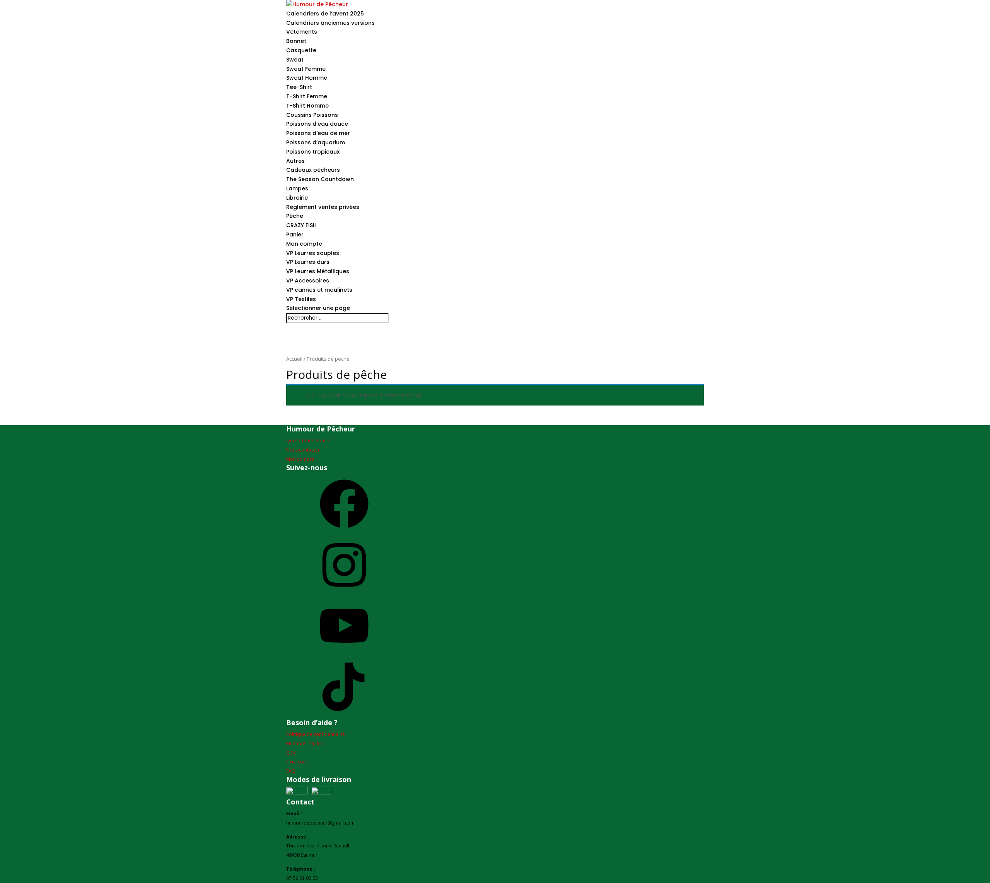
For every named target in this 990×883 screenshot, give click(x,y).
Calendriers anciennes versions (330, 23)
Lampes (297, 188)
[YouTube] (344, 653)
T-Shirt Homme (307, 106)
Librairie (297, 198)
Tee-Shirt (299, 87)
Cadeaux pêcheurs (313, 170)
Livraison (296, 761)
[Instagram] (344, 592)
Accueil (294, 358)
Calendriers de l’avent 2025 (325, 13)
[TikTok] (344, 714)
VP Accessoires (307, 280)
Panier (295, 234)
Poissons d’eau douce (317, 124)
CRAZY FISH (301, 225)
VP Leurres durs (307, 262)
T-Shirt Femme (306, 96)
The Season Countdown (320, 179)
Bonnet (296, 41)
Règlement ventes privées (322, 207)
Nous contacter (303, 450)
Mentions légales (304, 743)
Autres (295, 161)
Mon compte (304, 244)
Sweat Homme (306, 78)
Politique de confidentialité (315, 734)
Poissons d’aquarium (315, 142)
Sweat (295, 59)
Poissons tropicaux (313, 152)
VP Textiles (301, 299)
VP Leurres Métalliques (317, 271)
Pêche (294, 216)
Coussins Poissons (312, 115)
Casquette (301, 50)
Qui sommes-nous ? (307, 440)
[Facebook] (344, 531)
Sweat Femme (306, 69)
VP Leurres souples (312, 253)
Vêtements (301, 32)
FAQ (290, 771)
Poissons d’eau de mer (318, 133)
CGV (290, 753)
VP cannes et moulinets (319, 290)
